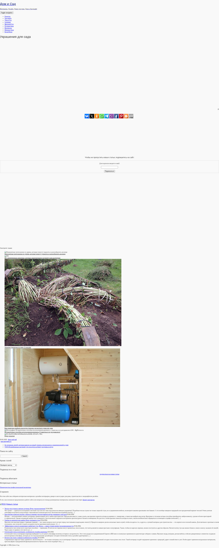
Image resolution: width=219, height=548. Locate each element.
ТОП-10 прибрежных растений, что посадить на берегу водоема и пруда (29, 447)
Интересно (8, 28)
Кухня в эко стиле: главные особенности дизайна (21, 538)
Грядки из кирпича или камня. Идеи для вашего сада (22, 520)
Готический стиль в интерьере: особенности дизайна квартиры (26, 532)
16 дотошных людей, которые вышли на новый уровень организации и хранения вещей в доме (36, 445)
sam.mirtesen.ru (6, 441)
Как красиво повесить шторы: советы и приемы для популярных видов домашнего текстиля (36, 514)
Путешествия (9, 26)
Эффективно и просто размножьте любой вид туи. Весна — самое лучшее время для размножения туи (39, 526)
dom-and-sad (12, 440)
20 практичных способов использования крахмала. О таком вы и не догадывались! (32, 432)
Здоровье (8, 22)
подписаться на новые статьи (109, 474)
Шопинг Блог (9, 30)
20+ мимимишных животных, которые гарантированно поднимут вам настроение (32, 258)
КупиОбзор (8, 32)
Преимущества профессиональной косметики (15, 487)
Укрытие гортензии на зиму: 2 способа (18, 347)
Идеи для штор (10, 436)
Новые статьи (12, 504)
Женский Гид (9, 24)
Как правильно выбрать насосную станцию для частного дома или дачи (29, 428)
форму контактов (88, 500)
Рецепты (7, 16)
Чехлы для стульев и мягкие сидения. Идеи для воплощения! (25, 509)
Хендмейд (8, 18)
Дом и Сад (8, 20)
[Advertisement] (109, 76)
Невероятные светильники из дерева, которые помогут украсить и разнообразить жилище (35, 254)
